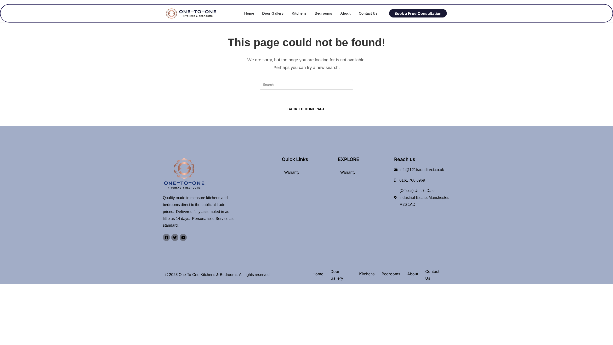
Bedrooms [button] (323, 13)
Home (249, 13)
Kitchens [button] (299, 13)
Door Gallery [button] (273, 13)
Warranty (291, 172)
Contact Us (368, 13)
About (345, 13)
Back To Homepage (306, 109)
